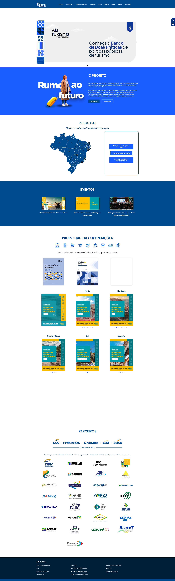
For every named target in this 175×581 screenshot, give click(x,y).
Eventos (100, 4)
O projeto (60, 4)
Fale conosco (128, 4)
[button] (38, 42)
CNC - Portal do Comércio (43, 565)
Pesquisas (92, 4)
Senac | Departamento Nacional (79, 574)
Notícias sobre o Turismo (42, 571)
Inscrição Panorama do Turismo (79, 568)
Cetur (37, 568)
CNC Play (73, 565)
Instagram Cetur (40, 574)
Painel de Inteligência (81, 4)
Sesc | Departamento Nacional (79, 571)
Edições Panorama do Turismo (113, 565)
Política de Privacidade (112, 571)
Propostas (106, 4)
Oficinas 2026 (68, 4)
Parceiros (120, 4)
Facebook (108, 568)
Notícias (113, 4)
